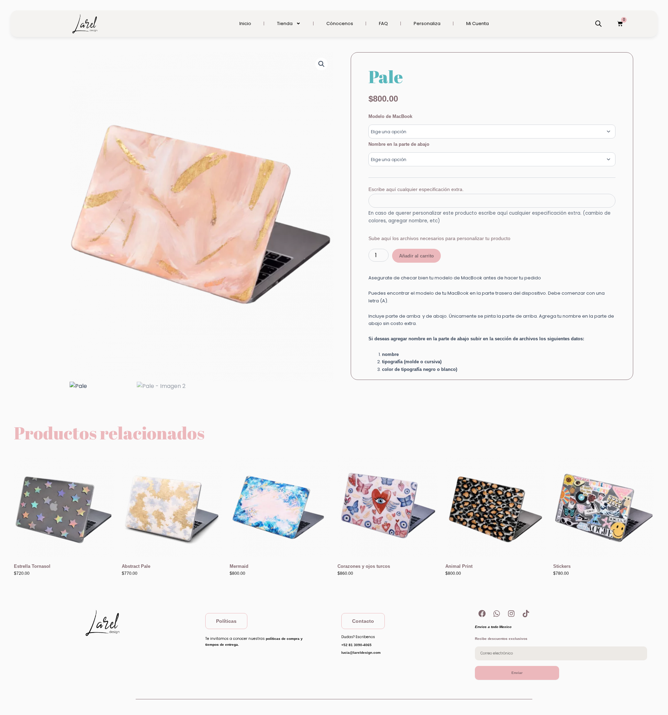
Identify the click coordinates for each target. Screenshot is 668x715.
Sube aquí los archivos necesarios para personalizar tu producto (439, 238)
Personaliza (427, 23)
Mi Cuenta (477, 23)
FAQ (383, 23)
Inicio (245, 23)
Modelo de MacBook (390, 116)
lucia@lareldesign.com (361, 652)
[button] (321, 64)
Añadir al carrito (416, 256)
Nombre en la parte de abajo (398, 144)
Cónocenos (339, 23)
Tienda (285, 23)
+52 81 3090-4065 (356, 645)
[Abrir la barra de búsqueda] (598, 24)
